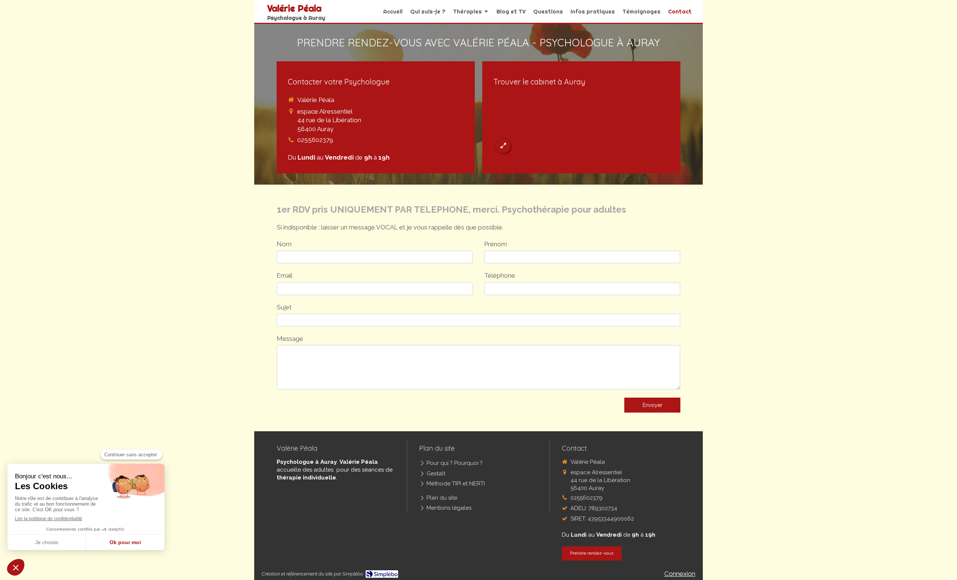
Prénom (495, 244)
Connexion (679, 573)
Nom (284, 244)
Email (284, 275)
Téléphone (499, 275)
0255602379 (315, 140)
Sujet (284, 307)
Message (290, 338)
